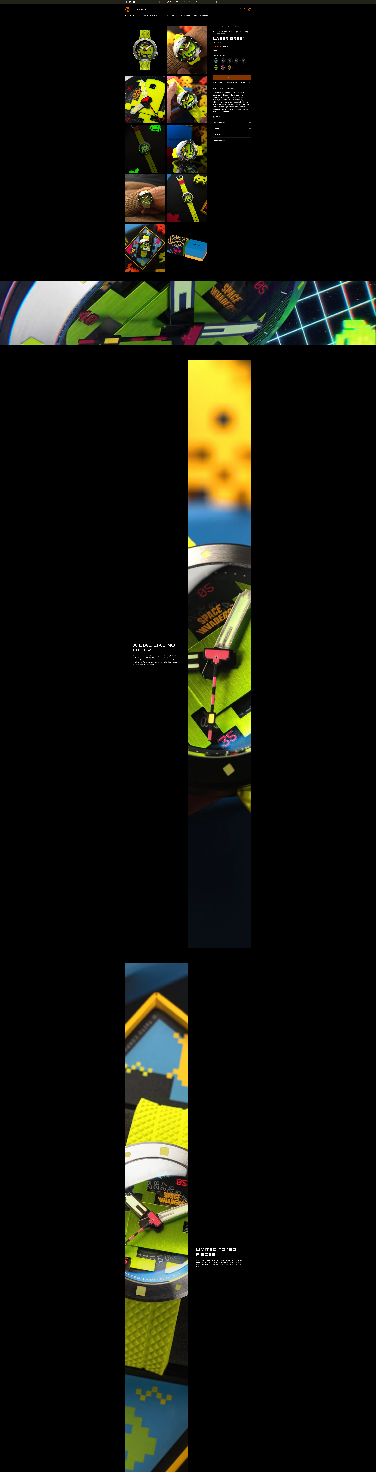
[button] (240, 9)
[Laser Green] (216, 67)
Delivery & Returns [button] (219, 123)
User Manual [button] (217, 134)
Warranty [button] (216, 129)
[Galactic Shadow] (237, 61)
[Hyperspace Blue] (243, 61)
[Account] (244, 9)
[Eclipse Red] (230, 61)
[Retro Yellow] (230, 67)
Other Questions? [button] (219, 140)
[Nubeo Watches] (135, 9)
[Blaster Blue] (216, 61)
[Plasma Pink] (223, 67)
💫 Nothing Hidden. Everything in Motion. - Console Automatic (188, 2)
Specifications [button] (218, 117)
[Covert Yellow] (223, 61)
